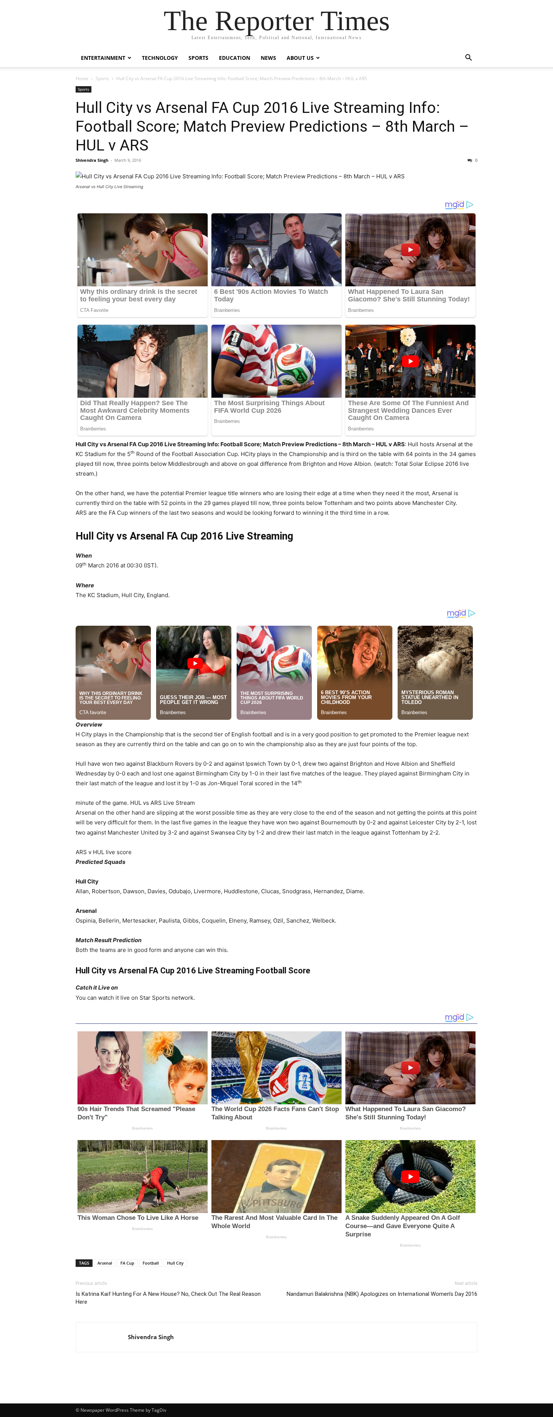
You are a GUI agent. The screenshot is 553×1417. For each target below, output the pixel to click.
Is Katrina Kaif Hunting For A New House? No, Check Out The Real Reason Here (168, 1298)
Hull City (175, 1263)
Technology (160, 57)
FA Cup (127, 1263)
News (268, 57)
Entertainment (103, 57)
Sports (198, 57)
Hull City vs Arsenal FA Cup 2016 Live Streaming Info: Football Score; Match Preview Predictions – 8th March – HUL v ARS (272, 126)
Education (234, 57)
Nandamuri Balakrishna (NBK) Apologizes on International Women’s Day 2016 (382, 1294)
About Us (300, 57)
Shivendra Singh (92, 160)
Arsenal (104, 1263)
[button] (468, 58)
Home (82, 78)
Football (151, 1263)
